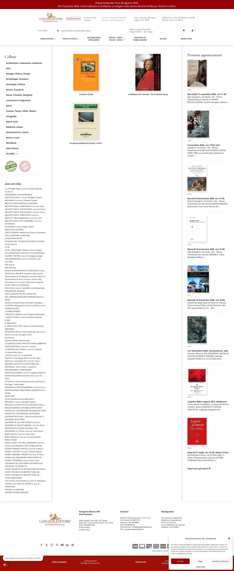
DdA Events (9, 265)
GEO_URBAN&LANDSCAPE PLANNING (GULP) (24, 298)
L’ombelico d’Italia (86, 94)
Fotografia (11, 116)
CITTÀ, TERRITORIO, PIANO (23, 251)
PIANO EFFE (10, 396)
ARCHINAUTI (21, 200)
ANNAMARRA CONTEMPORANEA (18, 194)
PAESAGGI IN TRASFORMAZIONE (24, 388)
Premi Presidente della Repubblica (19, 399)
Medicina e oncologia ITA (22, 362)
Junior (9, 105)
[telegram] (72, 545)
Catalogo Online (90, 561)
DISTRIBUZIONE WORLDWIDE (94, 38)
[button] (229, 538)
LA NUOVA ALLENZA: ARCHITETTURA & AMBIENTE (25, 343)
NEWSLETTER (186, 39)
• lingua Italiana (135, 32)
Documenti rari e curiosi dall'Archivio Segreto (24, 282)
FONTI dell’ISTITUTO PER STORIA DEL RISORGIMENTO (20, 295)
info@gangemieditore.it (142, 527)
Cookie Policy (84, 529)
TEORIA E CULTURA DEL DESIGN (22, 485)
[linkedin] (67, 545)
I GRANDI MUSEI (12, 308)
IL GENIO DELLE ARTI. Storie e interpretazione (24, 326)
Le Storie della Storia (13, 352)
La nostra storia (90, 17)
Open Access (12, 148)
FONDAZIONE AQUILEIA (15, 291)
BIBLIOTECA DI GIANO (14, 229)
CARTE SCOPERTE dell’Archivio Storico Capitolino (25, 232)
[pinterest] (57, 545)
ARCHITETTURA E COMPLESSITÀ (24, 207)
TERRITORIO (10, 486)
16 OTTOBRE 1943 (23, 189)
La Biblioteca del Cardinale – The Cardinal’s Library (148, 94)
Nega (200, 561)
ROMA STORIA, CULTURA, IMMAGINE (24, 444)
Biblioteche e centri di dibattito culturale (178, 17)
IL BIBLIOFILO (10, 323)
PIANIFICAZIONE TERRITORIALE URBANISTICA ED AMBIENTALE (25, 391)
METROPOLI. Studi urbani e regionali (20, 367)
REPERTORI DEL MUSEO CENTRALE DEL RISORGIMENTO (21, 429)
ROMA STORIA (11, 440)
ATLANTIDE (19, 226)
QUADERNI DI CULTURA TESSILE (22, 423)
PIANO (7, 393)
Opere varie (12, 121)
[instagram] (51, 545)
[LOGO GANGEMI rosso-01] (51, 10)
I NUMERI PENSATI (13, 311)
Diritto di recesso (168, 522)
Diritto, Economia (15, 89)
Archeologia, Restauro (17, 79)
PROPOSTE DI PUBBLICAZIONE (140, 38)
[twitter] (46, 545)
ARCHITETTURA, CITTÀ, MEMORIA (23, 222)
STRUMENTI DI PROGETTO (16, 466)
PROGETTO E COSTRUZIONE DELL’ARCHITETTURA (25, 410)
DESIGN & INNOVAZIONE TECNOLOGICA (24, 271)
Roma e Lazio (13, 137)
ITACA (18, 335)
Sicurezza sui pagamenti (171, 518)
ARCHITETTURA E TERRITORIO (21, 216)
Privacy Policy (200, 567)
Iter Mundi (9, 337)
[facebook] (41, 545)
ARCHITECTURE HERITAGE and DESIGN (21, 203)
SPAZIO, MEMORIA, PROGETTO (24, 455)
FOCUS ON (25, 288)
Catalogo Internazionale (90, 563)
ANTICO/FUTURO (23, 197)
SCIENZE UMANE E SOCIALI (24, 449)
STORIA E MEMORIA (22, 460)
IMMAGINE (9, 329)
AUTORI (163, 39)
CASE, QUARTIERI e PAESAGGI (17, 235)
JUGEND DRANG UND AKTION (17, 340)
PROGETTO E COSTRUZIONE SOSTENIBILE (22, 413)
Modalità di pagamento (171, 520)
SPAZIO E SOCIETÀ (23, 451)
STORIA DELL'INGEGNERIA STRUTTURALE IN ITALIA (23, 458)
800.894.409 (146, 518)
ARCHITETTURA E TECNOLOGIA (25, 213)
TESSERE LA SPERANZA (14, 489)
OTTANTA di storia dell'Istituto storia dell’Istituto (25, 382)
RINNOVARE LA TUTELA (24, 431)
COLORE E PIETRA (24, 256)
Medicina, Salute (14, 127)
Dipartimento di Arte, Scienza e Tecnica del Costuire (23, 280)
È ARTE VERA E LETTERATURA (17, 285)
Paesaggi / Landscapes (14, 384)
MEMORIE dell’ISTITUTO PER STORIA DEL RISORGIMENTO (22, 365)
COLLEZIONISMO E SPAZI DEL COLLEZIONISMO (25, 254)
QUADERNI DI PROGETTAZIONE (24, 426)
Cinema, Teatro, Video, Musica (21, 111)
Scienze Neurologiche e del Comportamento (23, 446)
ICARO (7, 320)
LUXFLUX (18, 355)
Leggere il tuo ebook (170, 527)
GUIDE (7, 300)
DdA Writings (10, 267)
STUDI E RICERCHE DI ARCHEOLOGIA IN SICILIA (25, 470)
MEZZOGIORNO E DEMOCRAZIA (18, 370)
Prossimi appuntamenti (204, 55)
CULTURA (9, 262)
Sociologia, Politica (15, 84)
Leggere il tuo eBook (141, 20)
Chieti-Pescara (11, 244)
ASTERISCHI (10, 224)
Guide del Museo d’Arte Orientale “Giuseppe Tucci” (23, 304)
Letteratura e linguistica (18, 100)
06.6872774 (135, 520)
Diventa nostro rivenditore (172, 20)
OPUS (7, 378)
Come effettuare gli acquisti (145, 17)
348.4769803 (133, 522)
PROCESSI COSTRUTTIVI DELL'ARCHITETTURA (24, 406)
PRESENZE (20, 402)
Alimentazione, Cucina (17, 132)
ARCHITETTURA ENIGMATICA (23, 219)
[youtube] (62, 545)
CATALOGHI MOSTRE (13, 238)
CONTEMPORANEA (23, 259)
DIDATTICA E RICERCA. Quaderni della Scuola (24, 273)
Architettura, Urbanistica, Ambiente (24, 63)
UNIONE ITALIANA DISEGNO (17, 492)
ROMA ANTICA (20, 434)
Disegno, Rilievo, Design (18, 73)
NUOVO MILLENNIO (25, 373)
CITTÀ (7, 247)
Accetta (180, 561)
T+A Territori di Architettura (25, 482)
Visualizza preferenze (220, 561)
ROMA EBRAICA (23, 437)
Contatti (87, 20)
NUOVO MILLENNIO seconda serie (23, 376)
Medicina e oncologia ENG (22, 359)
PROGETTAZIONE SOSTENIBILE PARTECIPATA (23, 408)
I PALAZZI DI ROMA (25, 314)
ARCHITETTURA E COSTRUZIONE (25, 210)
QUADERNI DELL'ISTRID (14, 419)
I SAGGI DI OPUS (23, 317)
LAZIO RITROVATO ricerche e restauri (20, 346)
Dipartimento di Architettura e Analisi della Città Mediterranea (25, 277)
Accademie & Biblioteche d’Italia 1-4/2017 (86, 143)
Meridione (11, 143)
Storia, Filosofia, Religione (19, 95)
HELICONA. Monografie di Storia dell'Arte (25, 306)
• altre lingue (148, 32)
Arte (8, 68)
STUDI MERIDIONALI (13, 478)
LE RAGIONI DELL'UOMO (23, 350)
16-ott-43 (8, 192)
